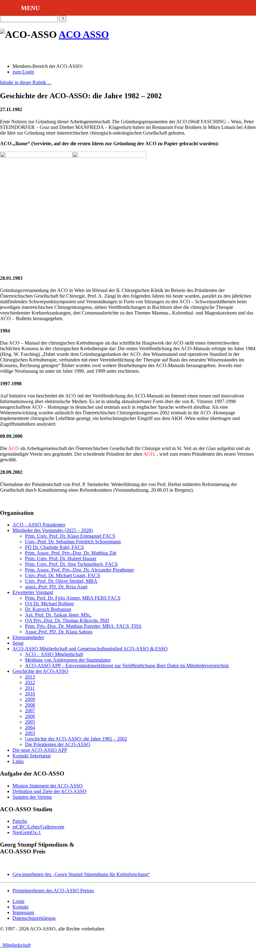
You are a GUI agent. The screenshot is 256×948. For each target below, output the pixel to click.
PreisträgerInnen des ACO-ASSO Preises (53, 890)
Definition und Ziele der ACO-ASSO (49, 791)
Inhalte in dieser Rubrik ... (25, 82)
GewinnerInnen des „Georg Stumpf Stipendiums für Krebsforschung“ (81, 874)
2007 (30, 710)
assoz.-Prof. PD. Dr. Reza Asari (56, 586)
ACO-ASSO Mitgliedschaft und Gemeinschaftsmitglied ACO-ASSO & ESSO (90, 648)
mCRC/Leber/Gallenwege (38, 826)
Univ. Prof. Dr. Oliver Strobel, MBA (61, 581)
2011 (30, 688)
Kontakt (20, 907)
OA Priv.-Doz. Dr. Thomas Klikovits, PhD (67, 620)
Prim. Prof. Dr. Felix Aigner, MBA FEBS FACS (73, 598)
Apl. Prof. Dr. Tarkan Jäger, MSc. (58, 614)
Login (18, 901)
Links (18, 761)
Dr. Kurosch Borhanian (48, 609)
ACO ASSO (84, 34)
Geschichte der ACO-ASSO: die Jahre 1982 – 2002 (76, 738)
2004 (30, 727)
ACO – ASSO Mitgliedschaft (54, 654)
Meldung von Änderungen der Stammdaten (68, 660)
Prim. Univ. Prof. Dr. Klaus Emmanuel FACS (70, 536)
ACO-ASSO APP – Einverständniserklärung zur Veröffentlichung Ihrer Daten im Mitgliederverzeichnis (127, 665)
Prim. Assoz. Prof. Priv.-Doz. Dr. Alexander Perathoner (79, 569)
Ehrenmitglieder (28, 637)
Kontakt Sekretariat (31, 755)
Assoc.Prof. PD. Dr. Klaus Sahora (58, 631)
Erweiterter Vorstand (32, 592)
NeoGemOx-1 (26, 832)
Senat (17, 643)
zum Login (23, 71)
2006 (30, 716)
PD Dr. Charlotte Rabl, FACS (54, 547)
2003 (30, 733)
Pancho (19, 821)
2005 (30, 722)
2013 (30, 676)
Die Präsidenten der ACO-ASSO (57, 744)
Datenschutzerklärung (34, 918)
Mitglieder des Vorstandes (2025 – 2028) (52, 530)
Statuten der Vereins (32, 797)
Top (241, 933)
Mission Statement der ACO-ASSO (47, 785)
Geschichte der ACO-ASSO (40, 671)
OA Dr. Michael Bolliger (49, 603)
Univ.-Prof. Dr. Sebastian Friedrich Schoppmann (73, 541)
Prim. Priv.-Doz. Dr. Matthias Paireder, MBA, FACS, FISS (83, 626)
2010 (30, 693)
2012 (30, 682)
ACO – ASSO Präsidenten (38, 524)
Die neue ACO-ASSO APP (39, 750)
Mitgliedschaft (15, 945)
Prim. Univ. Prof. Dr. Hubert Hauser (60, 558)
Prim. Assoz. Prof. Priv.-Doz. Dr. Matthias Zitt (70, 553)
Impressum (23, 912)
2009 (30, 699)
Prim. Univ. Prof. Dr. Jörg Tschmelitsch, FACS (71, 564)
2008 (30, 705)
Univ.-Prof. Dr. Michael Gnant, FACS (62, 575)
